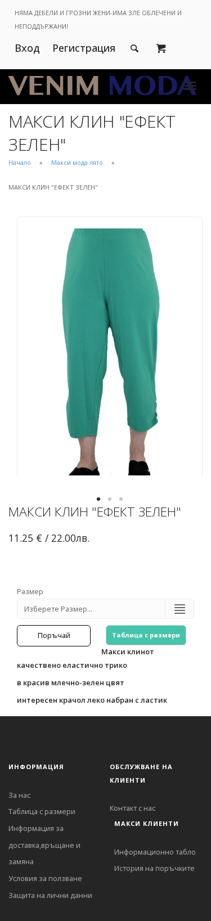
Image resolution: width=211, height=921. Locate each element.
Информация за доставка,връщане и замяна (44, 844)
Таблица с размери (146, 635)
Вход (27, 48)
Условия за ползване (45, 878)
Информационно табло (155, 852)
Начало (19, 162)
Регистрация (83, 48)
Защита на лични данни (50, 895)
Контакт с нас (132, 808)
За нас (19, 795)
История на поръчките (154, 868)
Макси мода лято (77, 162)
